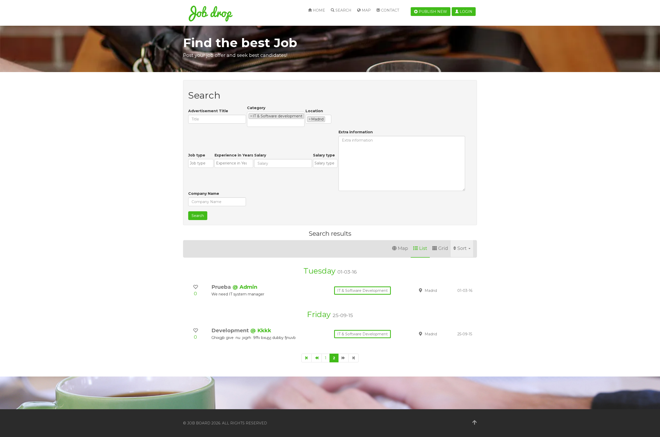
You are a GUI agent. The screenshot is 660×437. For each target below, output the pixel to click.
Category (256, 108)
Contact (389, 10)
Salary (260, 155)
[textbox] (250, 122)
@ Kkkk (260, 330)
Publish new (432, 11)
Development (230, 330)
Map (366, 10)
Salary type (324, 155)
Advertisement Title (208, 111)
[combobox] (275, 119)
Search (342, 10)
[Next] (343, 358)
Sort (462, 248)
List (423, 248)
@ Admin (245, 287)
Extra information (356, 132)
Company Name (203, 193)
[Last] (353, 358)
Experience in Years (233, 155)
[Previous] (316, 358)
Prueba (222, 287)
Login (465, 11)
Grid (443, 248)
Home (318, 10)
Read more (441, 290)
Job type (196, 155)
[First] (306, 358)
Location (314, 111)
